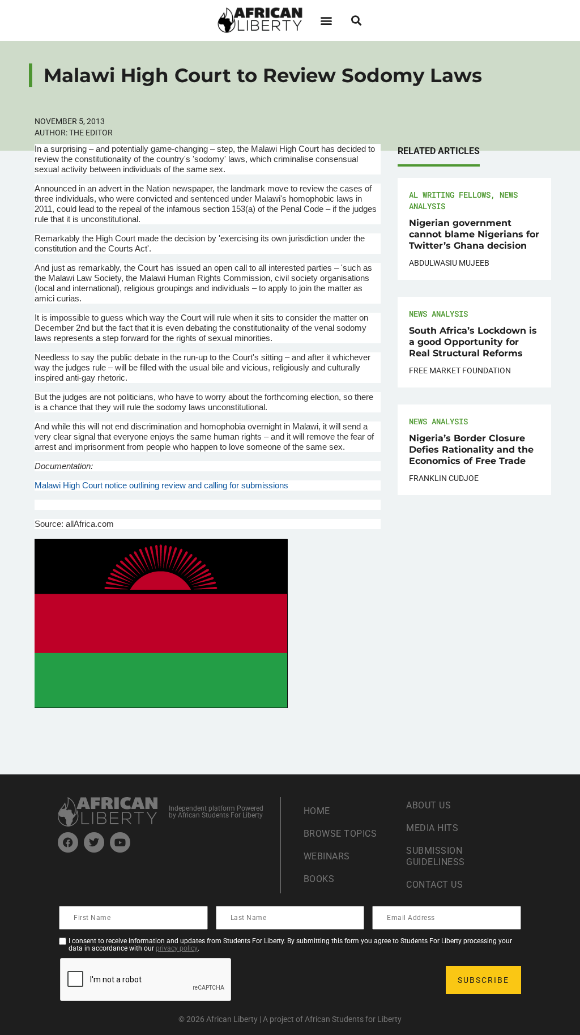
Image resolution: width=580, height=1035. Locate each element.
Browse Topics (340, 833)
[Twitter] (94, 842)
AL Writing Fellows (450, 194)
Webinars (327, 856)
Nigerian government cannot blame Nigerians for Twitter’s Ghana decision (474, 234)
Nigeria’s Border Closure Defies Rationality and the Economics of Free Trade (471, 449)
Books (319, 879)
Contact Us (434, 884)
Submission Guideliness (435, 856)
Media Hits (432, 828)
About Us (428, 805)
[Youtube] (120, 842)
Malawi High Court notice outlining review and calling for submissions (161, 485)
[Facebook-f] (68, 842)
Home (317, 811)
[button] (326, 20)
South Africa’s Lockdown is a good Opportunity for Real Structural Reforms (473, 342)
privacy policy (177, 948)
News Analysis (438, 313)
